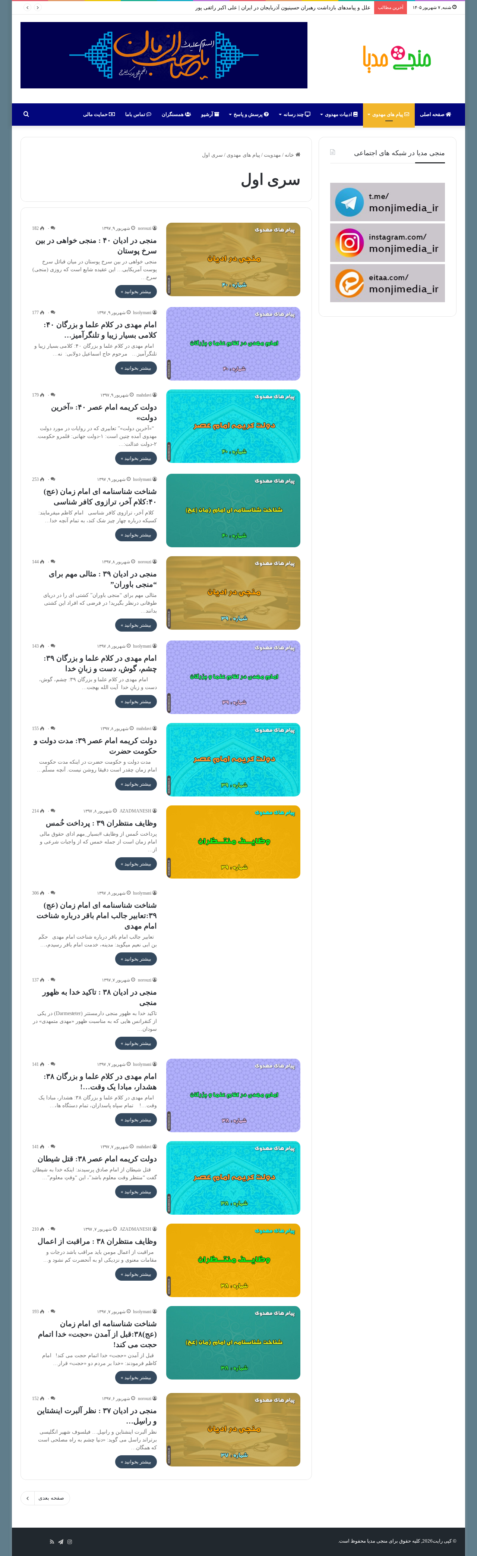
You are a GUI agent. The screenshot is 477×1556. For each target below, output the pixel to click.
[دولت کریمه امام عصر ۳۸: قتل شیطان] (233, 1178)
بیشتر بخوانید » (136, 291)
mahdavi (143, 395)
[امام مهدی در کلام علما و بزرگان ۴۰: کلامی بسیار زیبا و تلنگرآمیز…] (233, 344)
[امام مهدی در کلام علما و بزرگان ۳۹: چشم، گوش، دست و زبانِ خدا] (233, 677)
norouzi (144, 228)
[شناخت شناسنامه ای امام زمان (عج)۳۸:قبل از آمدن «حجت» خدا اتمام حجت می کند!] (233, 1343)
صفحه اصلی (433, 114)
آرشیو (207, 114)
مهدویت (272, 155)
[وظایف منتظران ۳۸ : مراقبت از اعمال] (233, 1260)
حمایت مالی (96, 114)
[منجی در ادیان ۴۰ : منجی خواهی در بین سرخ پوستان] (233, 259)
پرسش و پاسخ (249, 114)
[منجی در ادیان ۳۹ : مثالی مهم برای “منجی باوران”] (233, 593)
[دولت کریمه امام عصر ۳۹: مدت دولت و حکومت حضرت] (233, 759)
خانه (290, 155)
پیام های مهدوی (388, 114)
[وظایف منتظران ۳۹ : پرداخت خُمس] (233, 842)
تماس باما (135, 114)
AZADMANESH (136, 811)
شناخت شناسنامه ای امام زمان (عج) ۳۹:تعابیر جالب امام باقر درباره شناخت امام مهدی (97, 915)
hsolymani (142, 312)
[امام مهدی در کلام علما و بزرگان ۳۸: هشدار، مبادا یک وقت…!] (233, 1095)
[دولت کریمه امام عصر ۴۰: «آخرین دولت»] (233, 426)
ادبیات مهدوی (339, 114)
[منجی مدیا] (396, 58)
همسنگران (173, 114)
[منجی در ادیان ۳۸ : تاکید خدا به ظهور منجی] (233, 1011)
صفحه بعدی (51, 1498)
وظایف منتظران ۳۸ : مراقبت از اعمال (97, 1241)
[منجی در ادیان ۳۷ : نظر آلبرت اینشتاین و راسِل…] (233, 1429)
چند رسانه (294, 114)
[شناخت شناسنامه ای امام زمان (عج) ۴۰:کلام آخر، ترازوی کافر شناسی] (233, 510)
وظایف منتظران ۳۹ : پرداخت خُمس (101, 823)
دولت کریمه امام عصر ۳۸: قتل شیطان (97, 1159)
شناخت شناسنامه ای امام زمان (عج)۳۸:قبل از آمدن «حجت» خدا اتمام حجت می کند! (97, 1334)
